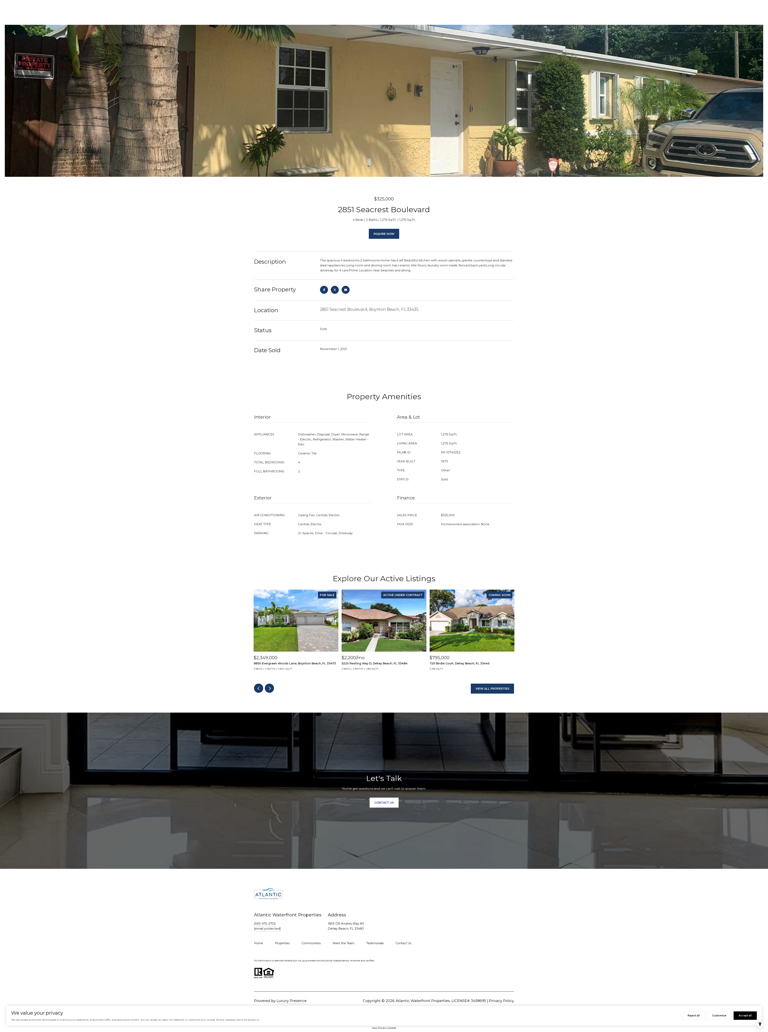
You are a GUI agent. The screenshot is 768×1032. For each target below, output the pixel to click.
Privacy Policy (501, 1001)
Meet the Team (343, 943)
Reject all (694, 1015)
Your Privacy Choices (384, 1027)
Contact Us (403, 943)
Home (258, 943)
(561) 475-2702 (265, 923)
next (269, 688)
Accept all (745, 1015)
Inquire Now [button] (384, 234)
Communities (311, 943)
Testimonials (375, 943)
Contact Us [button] (384, 802)
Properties (282, 943)
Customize (719, 1015)
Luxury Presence (292, 1001)
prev (258, 688)
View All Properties (492, 688)
